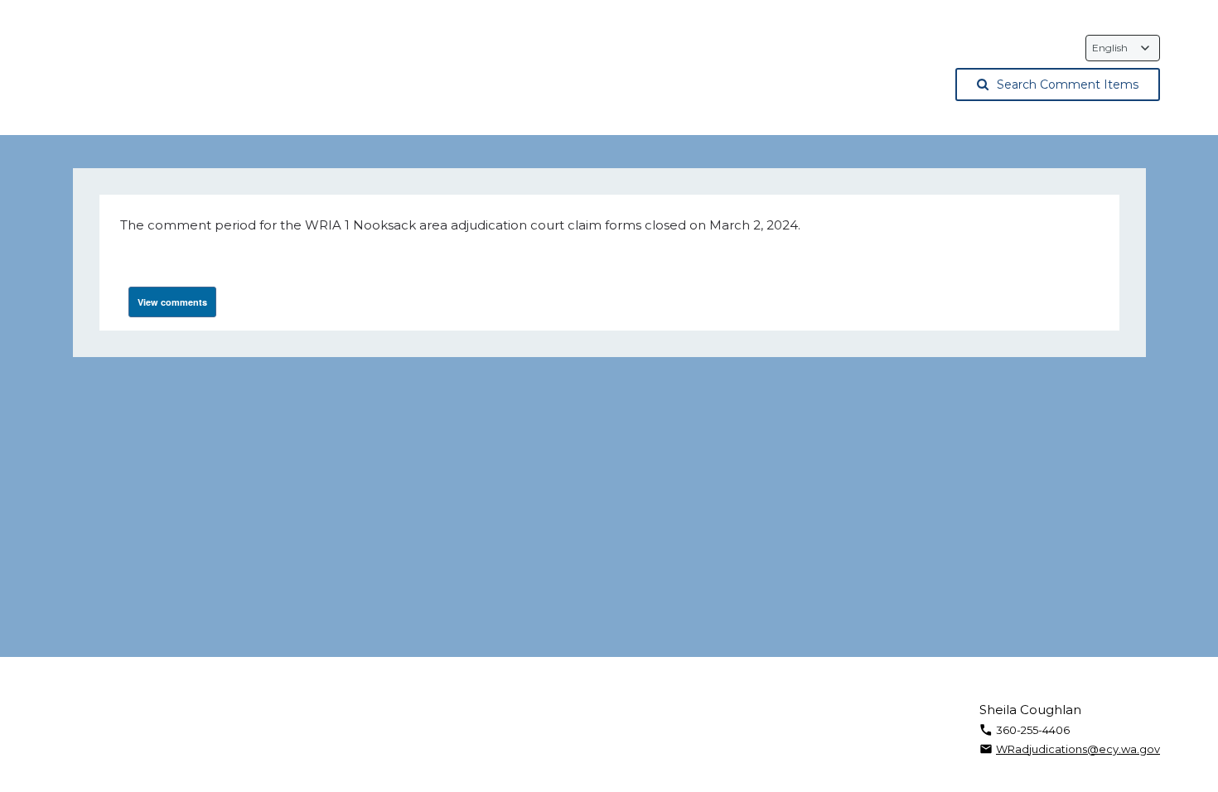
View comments (172, 302)
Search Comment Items (1067, 84)
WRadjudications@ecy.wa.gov (1078, 749)
